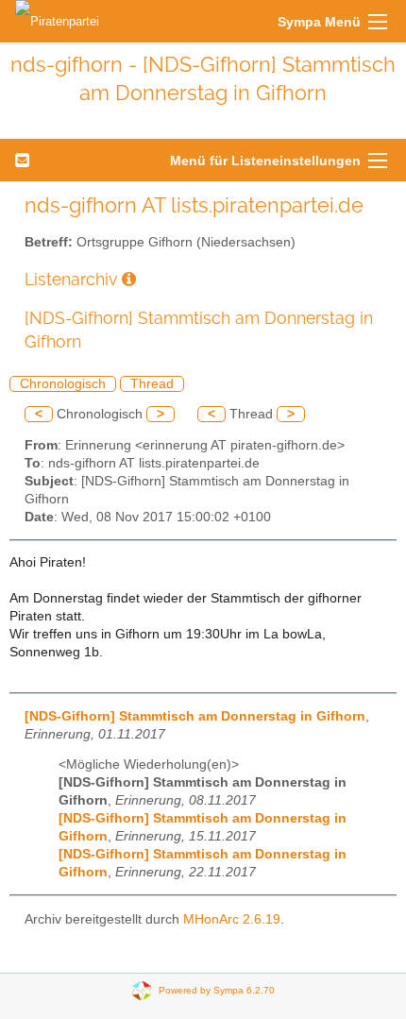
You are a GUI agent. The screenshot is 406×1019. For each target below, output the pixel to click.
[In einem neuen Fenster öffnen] (129, 279)
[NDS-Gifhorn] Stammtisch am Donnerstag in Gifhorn (195, 716)
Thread (152, 384)
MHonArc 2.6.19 (231, 919)
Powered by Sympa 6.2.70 (217, 990)
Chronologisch (63, 384)
